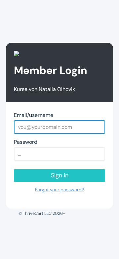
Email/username (33, 115)
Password (25, 141)
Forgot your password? (59, 190)
